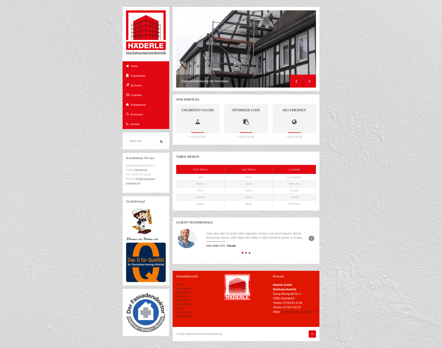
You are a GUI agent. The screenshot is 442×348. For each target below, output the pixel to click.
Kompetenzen (138, 104)
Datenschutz (183, 316)
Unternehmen (138, 75)
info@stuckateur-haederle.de (298, 311)
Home (134, 66)
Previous (296, 81)
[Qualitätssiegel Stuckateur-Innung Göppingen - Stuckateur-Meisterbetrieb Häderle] (146, 262)
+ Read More (197, 137)
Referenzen (137, 114)
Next (309, 81)
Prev (180, 238)
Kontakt (135, 124)
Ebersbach (140, 170)
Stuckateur (136, 85)
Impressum (183, 312)
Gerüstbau (136, 95)
